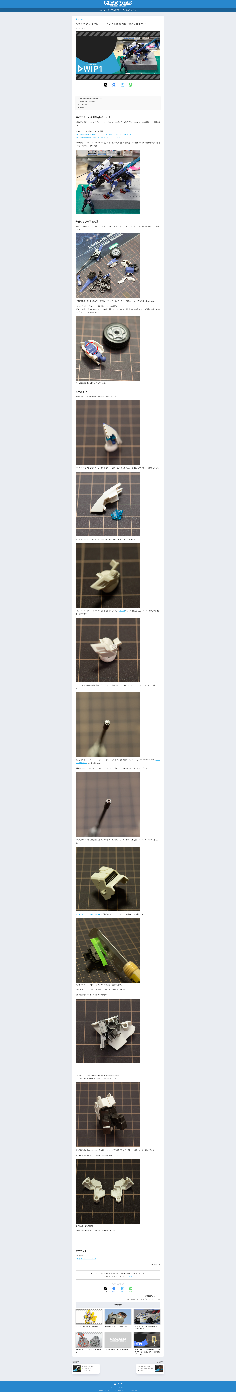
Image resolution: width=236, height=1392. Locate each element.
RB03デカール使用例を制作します (90, 98)
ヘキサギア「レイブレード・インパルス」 (146, 1299)
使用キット (83, 107)
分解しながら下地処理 (86, 101)
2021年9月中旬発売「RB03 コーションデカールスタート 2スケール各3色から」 (105, 134)
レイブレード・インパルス (86, 1259)
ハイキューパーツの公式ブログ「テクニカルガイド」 (118, 10)
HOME (119, 1384)
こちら (129, 1276)
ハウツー (157, 1296)
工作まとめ (82, 104)
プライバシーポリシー (118, 1387)
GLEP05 (122, 611)
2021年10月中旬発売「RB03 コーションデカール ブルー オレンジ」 (101, 137)
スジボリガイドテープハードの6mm (88, 914)
